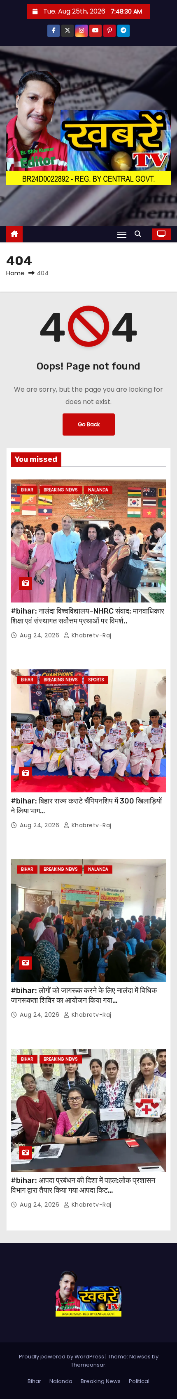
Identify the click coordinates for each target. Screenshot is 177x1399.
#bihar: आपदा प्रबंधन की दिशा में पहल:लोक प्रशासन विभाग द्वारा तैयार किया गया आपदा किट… (83, 1185)
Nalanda (98, 490)
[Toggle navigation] (121, 234)
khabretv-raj (91, 635)
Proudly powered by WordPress (62, 1356)
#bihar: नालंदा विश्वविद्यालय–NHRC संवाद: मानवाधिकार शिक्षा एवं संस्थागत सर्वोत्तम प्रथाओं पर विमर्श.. (87, 616)
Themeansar (88, 1365)
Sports (96, 680)
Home (15, 273)
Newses (140, 1356)
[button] (139, 234)
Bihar (27, 490)
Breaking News (61, 490)
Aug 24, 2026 (40, 635)
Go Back (89, 424)
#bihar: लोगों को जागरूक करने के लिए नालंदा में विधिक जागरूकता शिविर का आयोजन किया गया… (84, 995)
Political (139, 1381)
